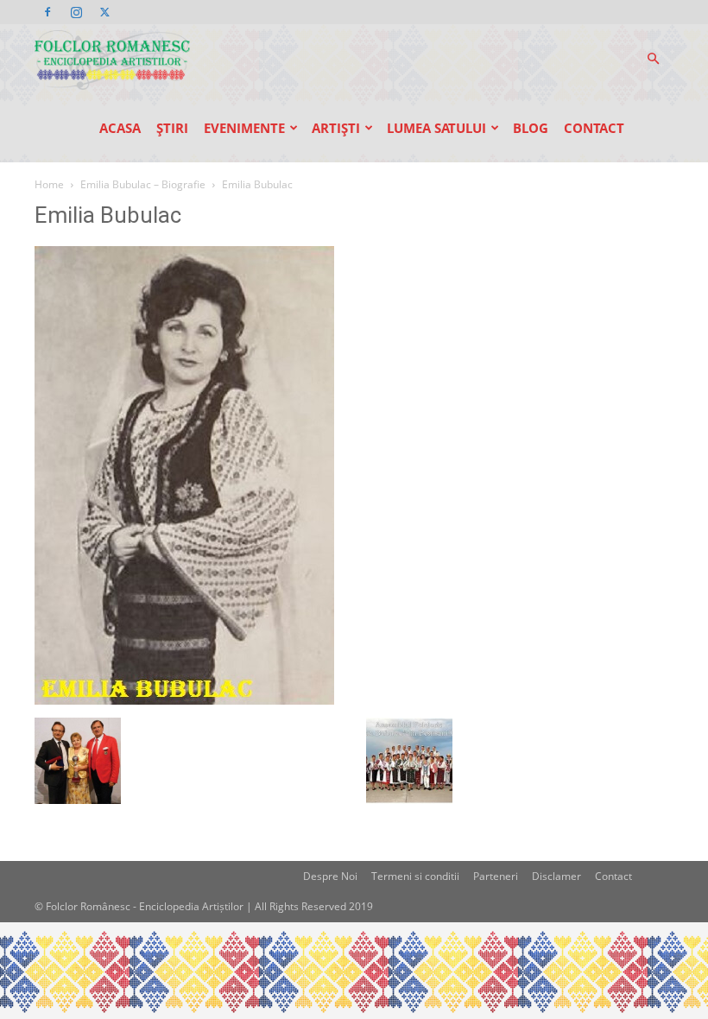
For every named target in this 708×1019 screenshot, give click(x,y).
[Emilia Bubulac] (184, 700)
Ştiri (172, 127)
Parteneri (495, 876)
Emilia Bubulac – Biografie (142, 184)
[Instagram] (76, 12)
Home (49, 184)
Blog (530, 127)
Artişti (336, 127)
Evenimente (244, 127)
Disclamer (556, 876)
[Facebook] (47, 12)
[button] (652, 59)
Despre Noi (330, 876)
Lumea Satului (436, 127)
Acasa (120, 127)
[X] (104, 12)
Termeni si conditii (415, 876)
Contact (594, 127)
